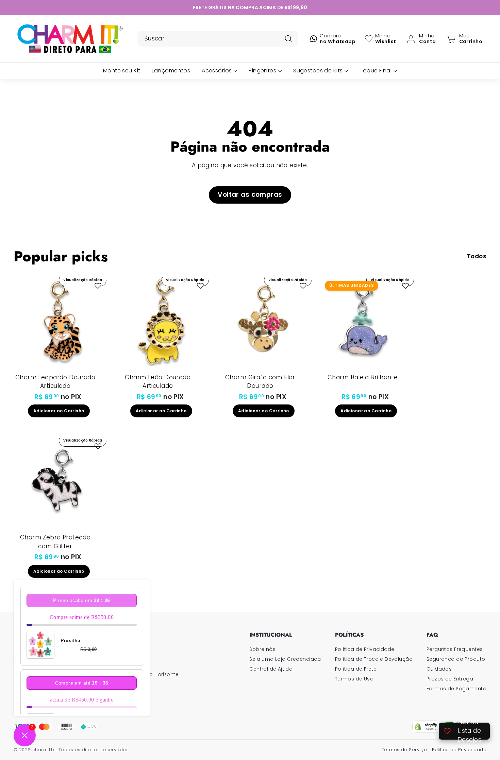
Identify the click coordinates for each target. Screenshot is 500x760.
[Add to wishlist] (98, 286)
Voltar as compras (250, 194)
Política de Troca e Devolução (374, 659)
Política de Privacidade (365, 649)
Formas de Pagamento (456, 688)
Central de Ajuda (271, 669)
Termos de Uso (354, 678)
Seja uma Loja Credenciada (285, 659)
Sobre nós (262, 649)
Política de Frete (356, 669)
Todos (476, 256)
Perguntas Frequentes (455, 649)
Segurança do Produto (456, 659)
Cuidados (439, 669)
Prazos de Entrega (450, 678)
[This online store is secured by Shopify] (426, 726)
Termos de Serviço (404, 749)
